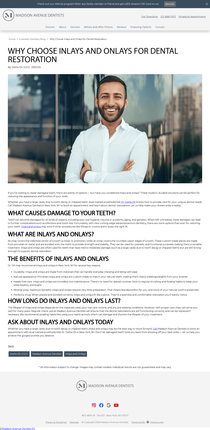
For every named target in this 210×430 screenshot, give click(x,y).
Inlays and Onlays (76, 354)
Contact (160, 27)
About (62, 27)
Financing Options (140, 27)
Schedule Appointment (192, 16)
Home (12, 39)
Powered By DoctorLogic (148, 422)
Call (155, 328)
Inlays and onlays (31, 226)
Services (75, 27)
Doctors (50, 27)
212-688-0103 (168, 16)
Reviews (121, 27)
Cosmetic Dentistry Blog (32, 39)
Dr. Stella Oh (128, 202)
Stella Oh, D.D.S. (19, 354)
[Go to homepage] (68, 17)
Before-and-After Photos (98, 27)
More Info (170, 4)
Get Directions (149, 16)
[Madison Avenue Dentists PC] (105, 428)
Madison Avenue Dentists (46, 354)
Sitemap (74, 422)
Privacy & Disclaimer (56, 422)
